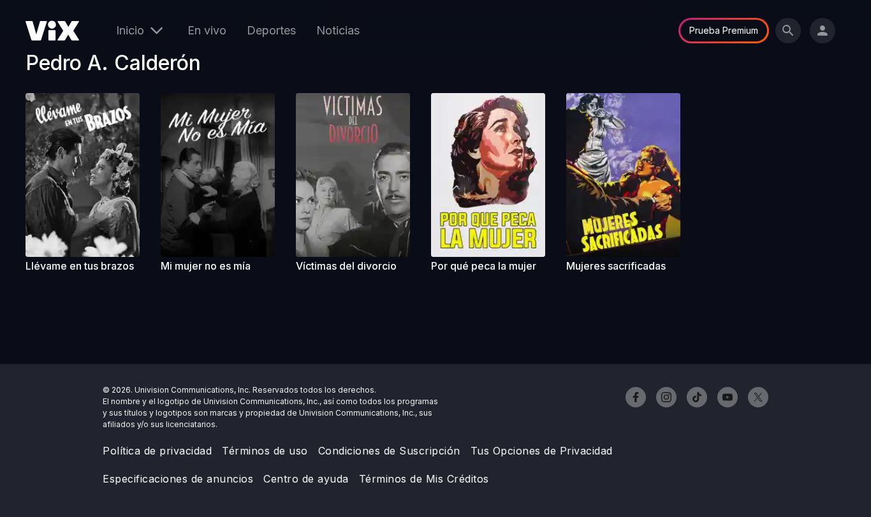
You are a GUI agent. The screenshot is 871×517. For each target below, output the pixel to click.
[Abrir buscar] (788, 30)
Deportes (271, 30)
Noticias (338, 30)
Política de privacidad (157, 450)
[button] (88, 175)
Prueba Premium (723, 30)
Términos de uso (265, 450)
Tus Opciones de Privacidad (542, 450)
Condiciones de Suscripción (389, 450)
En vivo (206, 30)
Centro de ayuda (306, 478)
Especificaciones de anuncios (178, 478)
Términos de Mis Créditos (424, 478)
